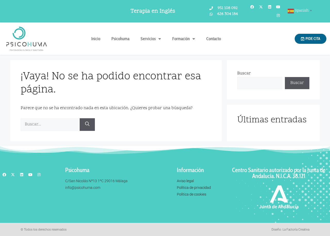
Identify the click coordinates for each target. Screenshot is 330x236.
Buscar (244, 73)
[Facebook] (252, 7)
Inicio (95, 38)
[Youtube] (278, 7)
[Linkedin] (269, 7)
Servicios (148, 38)
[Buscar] (87, 124)
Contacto (213, 38)
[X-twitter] (261, 7)
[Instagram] (278, 15)
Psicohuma (120, 38)
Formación (181, 38)
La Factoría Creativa (296, 229)
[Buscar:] (50, 124)
